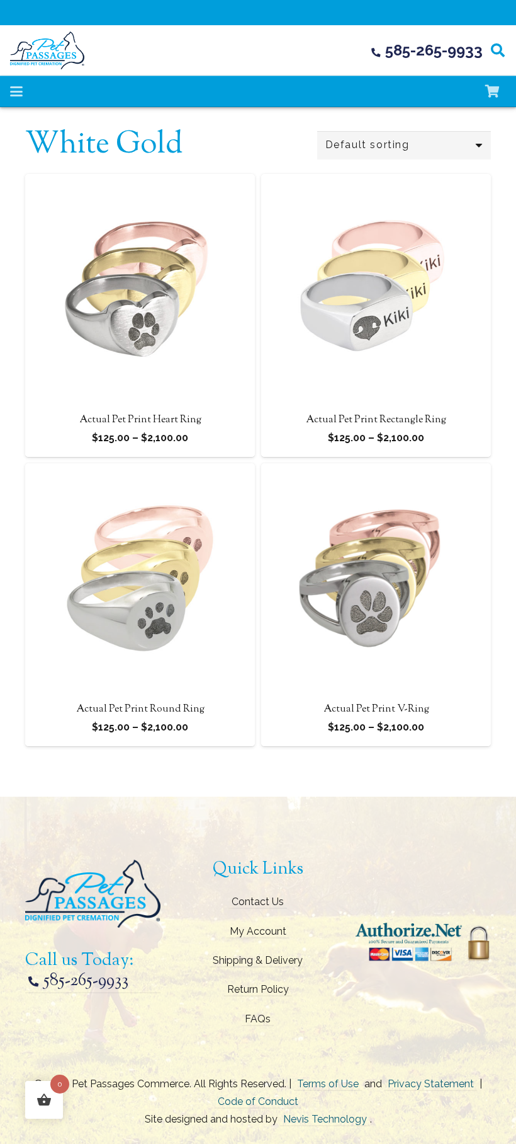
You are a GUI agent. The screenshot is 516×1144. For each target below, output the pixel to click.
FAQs (258, 1019)
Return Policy (258, 989)
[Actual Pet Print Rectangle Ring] (376, 182)
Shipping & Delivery (258, 960)
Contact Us (258, 902)
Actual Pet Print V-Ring (376, 709)
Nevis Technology (325, 1119)
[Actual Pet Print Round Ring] (140, 472)
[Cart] (492, 91)
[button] (498, 50)
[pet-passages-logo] (47, 50)
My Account (258, 931)
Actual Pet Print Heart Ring (140, 420)
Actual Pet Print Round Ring (140, 709)
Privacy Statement (431, 1084)
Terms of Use (328, 1084)
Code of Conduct (258, 1101)
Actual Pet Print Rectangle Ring (376, 420)
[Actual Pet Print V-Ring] (376, 472)
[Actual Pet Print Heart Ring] (140, 182)
